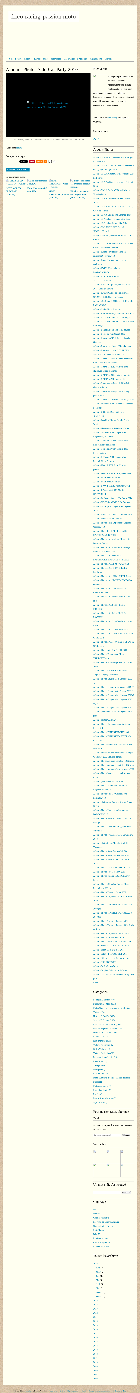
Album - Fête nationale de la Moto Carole (111, 428)
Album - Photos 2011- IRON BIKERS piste (112, 576)
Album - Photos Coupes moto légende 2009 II (113, 691)
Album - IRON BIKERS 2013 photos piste (112, 473)
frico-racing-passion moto (43, 16)
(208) (104, 1020)
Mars (98, 1288)
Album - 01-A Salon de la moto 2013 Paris (111, 219)
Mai (97, 1280)
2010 (95, 1362)
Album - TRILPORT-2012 (104, 962)
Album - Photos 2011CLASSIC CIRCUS (111, 564)
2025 (95, 1300)
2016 (95, 1337)
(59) (101, 1049)
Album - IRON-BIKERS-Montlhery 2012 (111, 486)
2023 (95, 1309)
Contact (108, 59)
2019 (95, 1325)
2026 (95, 1263)
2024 (95, 1304)
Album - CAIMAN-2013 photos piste (109, 379)
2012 (95, 1354)
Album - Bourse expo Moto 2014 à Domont (112, 346)
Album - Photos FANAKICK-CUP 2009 (111, 732)
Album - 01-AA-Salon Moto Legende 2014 (112, 215)
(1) (100, 1102)
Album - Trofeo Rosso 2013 (105, 966)
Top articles (53, 1391)
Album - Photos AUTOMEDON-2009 (110, 650)
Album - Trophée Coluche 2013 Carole (110, 970)
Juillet (98, 1272)
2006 (95, 1378)
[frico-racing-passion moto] (100, 81)
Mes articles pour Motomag (75, 59)
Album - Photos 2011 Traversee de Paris (110, 629)
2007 (95, 1374)
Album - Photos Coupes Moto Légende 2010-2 (113, 695)
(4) (97, 1094)
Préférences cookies (119, 1391)
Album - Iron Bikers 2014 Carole (107, 477)
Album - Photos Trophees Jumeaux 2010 (111, 921)
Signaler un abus (73, 1391)
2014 (95, 1346)
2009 (95, 1366)
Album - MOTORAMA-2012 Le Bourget (111, 502)
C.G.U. (83, 1391)
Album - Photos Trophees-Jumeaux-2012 (111, 933)
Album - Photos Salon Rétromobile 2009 (111, 851)
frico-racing (112, 117)
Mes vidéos (56, 59)
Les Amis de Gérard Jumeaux (106, 1222)
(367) (104, 1004)
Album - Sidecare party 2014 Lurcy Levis (111, 958)
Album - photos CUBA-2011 (106, 720)
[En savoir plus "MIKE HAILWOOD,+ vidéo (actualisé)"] (127, 1157)
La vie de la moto (100, 1238)
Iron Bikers (98, 1213)
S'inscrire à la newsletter (17, 170)
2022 (95, 1313)
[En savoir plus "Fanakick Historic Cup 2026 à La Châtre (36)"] (127, 1170)
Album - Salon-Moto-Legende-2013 (109, 950)
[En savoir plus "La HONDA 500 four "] (114, 1170)
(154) (104, 1032)
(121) (101, 1037)
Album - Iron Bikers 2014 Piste (106, 482)
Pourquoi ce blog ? (23, 59)
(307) (104, 1016)
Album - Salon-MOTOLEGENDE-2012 (111, 945)
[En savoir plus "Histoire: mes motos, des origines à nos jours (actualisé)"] (100, 1170)
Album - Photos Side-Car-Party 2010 (109, 872)
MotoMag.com (99, 1230)
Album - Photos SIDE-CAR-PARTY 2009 (111, 867)
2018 (95, 1329)
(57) (103, 1053)
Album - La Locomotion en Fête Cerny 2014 (112, 498)
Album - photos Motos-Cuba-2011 (108, 781)
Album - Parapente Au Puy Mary (107, 518)
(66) (102, 1041)
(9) (102, 1086)
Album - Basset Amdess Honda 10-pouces (111, 330)
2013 (95, 1350)
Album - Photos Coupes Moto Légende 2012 (112, 707)
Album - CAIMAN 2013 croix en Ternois (111, 375)
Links (95, 982)
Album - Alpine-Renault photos (106, 309)
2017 (95, 1333)
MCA (95, 1209)
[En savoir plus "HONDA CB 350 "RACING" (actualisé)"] (100, 1157)
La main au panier (101, 1246)
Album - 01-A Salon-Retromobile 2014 (110, 223)
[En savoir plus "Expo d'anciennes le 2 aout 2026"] (114, 1157)
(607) (104, 1000)
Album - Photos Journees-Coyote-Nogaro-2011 (113, 769)
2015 (95, 1341)
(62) (103, 1045)
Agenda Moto (96, 59)
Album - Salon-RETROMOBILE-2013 (110, 954)
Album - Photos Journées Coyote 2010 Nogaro (113, 761)
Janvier (99, 1296)
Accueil (9, 59)
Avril (98, 1284)
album (19, 148)
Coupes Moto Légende (103, 1226)
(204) (106, 1024)
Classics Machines (101, 1218)
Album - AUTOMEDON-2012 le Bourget (111, 317)
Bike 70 (96, 1234)
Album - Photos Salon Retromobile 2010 (111, 855)
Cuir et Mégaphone (101, 1242)
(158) (107, 1028)
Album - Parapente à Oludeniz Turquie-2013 (112, 514)
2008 (95, 1370)
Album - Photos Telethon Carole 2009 (109, 892)
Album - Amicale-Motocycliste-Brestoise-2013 (113, 313)
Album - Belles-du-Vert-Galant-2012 (109, 334)
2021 (95, 1317)
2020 (95, 1321)
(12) (99, 1069)
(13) (100, 1061)
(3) (104, 1098)
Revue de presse (41, 59)
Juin (98, 1276)
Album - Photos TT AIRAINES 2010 (109, 937)
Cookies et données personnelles (99, 1391)
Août (98, 1268)
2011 (95, 1358)
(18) (105, 1057)
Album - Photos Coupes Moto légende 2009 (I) (113, 687)
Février (99, 1292)
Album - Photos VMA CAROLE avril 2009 (112, 941)
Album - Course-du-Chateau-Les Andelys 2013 (113, 399)
